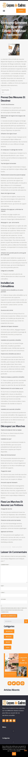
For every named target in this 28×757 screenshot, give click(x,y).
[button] (4, 10)
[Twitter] (14, 683)
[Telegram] (10, 720)
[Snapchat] (22, 683)
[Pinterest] (18, 683)
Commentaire (5, 565)
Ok (14, 754)
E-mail (3, 593)
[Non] (25, 750)
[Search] (26, 621)
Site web (3, 599)
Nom (2, 586)
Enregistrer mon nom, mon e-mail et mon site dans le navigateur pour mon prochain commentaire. (14, 610)
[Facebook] (10, 683)
